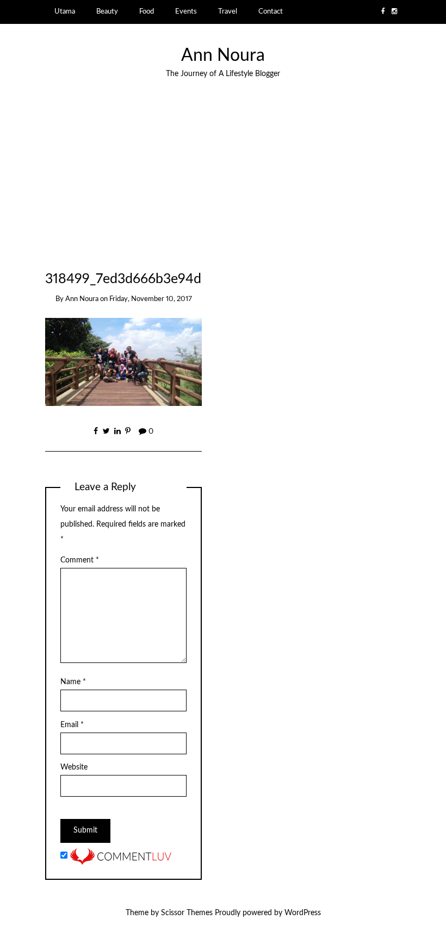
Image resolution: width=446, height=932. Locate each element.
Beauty (107, 11)
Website (74, 767)
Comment (79, 560)
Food (146, 11)
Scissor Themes (187, 913)
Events (186, 11)
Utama (64, 11)
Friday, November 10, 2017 (150, 299)
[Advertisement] (123, 198)
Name (73, 682)
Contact (270, 11)
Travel (227, 11)
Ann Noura (223, 55)
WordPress (302, 913)
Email (72, 725)
